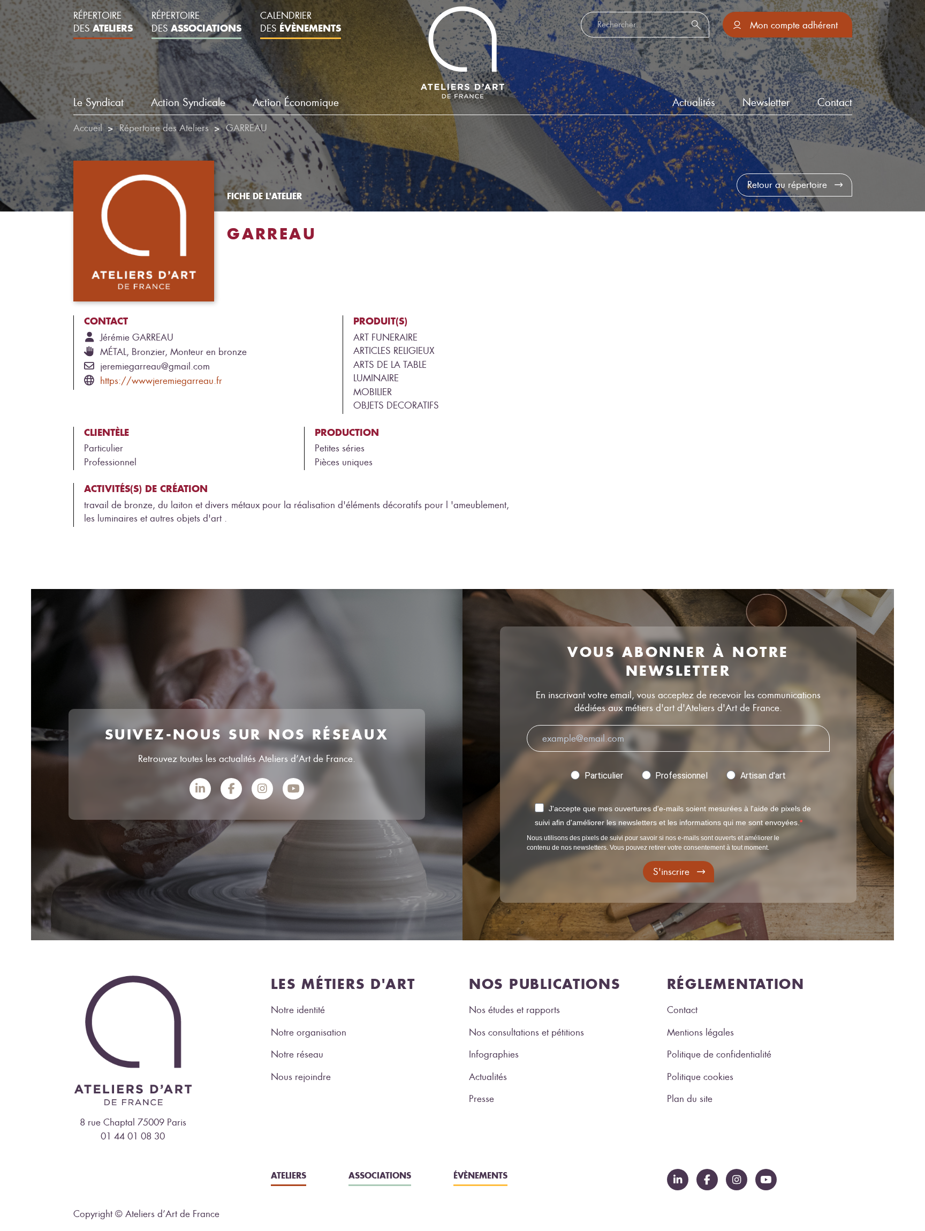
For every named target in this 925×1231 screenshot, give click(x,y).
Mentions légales (700, 1032)
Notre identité (298, 1010)
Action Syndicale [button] (188, 102)
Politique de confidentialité (719, 1054)
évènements (480, 1175)
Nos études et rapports (514, 1010)
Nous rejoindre (301, 1077)
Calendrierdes (300, 22)
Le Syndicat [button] (98, 102)
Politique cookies (700, 1077)
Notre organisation (308, 1032)
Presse (481, 1099)
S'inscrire (671, 872)
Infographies (494, 1054)
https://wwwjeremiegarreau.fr (161, 381)
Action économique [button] (296, 102)
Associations (379, 1175)
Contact (834, 102)
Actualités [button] (693, 102)
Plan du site (689, 1099)
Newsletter (766, 102)
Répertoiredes (103, 22)
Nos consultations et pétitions (526, 1032)
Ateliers (288, 1175)
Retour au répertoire (787, 185)
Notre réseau (297, 1054)
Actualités (488, 1077)
